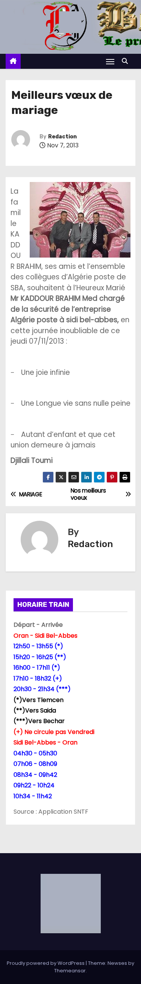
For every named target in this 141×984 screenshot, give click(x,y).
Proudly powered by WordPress (46, 963)
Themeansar (70, 970)
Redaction (62, 136)
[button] (126, 61)
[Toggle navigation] (110, 61)
